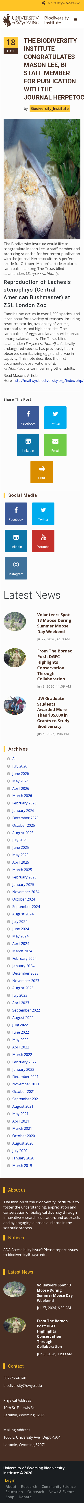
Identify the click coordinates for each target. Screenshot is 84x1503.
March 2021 (22, 1128)
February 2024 (24, 958)
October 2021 (23, 1091)
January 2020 (23, 1158)
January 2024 (23, 965)
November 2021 (25, 1084)
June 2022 (20, 1032)
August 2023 (22, 987)
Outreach (35, 1491)
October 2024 (23, 899)
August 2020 (22, 1143)
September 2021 (26, 1098)
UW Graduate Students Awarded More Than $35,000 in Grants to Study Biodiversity (53, 712)
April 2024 (20, 943)
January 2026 (23, 810)
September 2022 (26, 1010)
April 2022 (20, 1047)
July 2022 (20, 1025)
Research (29, 1486)
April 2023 (20, 1002)
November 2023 (25, 980)
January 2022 (23, 1069)
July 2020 (19, 1150)
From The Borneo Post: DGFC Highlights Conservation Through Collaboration (55, 664)
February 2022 (24, 1061)
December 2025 (25, 817)
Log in (10, 1480)
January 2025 (23, 884)
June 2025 (20, 847)
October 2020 (23, 1135)
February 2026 (24, 803)
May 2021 (20, 1113)
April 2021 (20, 1121)
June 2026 (20, 773)
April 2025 (20, 862)
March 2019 (22, 1165)
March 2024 (22, 950)
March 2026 (22, 795)
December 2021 (25, 1076)
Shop (10, 1496)
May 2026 (20, 781)
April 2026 (20, 788)
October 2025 (23, 825)
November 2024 (25, 891)
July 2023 (19, 995)
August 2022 (22, 1017)
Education (14, 1491)
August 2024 (22, 914)
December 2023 (25, 973)
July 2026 (19, 766)
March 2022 (22, 1054)
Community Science (59, 1486)
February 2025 (24, 877)
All (14, 758)
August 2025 (22, 832)
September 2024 (26, 906)
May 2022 (20, 1039)
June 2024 (20, 928)
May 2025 (20, 854)
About (11, 1486)
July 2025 (19, 840)
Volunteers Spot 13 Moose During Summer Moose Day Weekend (54, 623)
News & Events (62, 1491)
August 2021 (22, 1106)
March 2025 (22, 869)
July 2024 (19, 921)
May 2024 (20, 936)
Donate (25, 1496)
